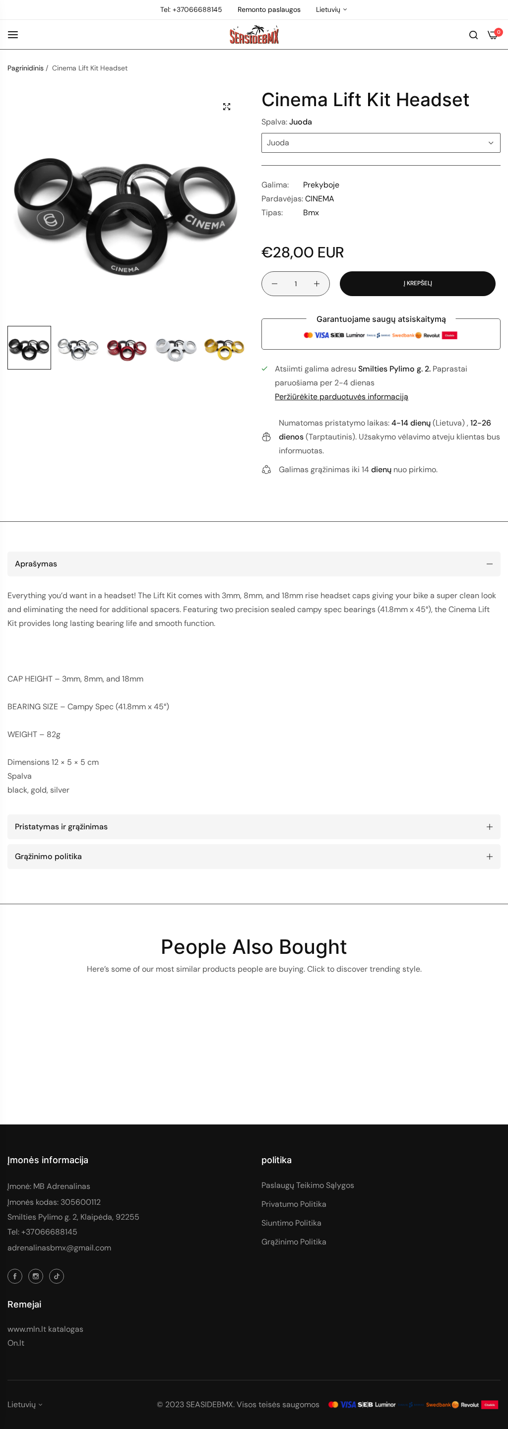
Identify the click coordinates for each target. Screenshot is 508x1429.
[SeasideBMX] (254, 34)
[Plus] (316, 284)
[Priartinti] (226, 106)
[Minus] (274, 284)
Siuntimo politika (291, 1223)
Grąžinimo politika (293, 1242)
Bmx (311, 212)
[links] (16, 1276)
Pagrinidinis (25, 67)
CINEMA (319, 198)
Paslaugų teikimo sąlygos (307, 1185)
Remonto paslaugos (269, 9)
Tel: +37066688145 (42, 1232)
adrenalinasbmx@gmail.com (59, 1248)
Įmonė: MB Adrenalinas (48, 1186)
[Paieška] (473, 34)
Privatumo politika (293, 1204)
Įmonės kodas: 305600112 (54, 1202)
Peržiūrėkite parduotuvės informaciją (341, 396)
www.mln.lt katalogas (45, 1329)
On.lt (15, 1343)
